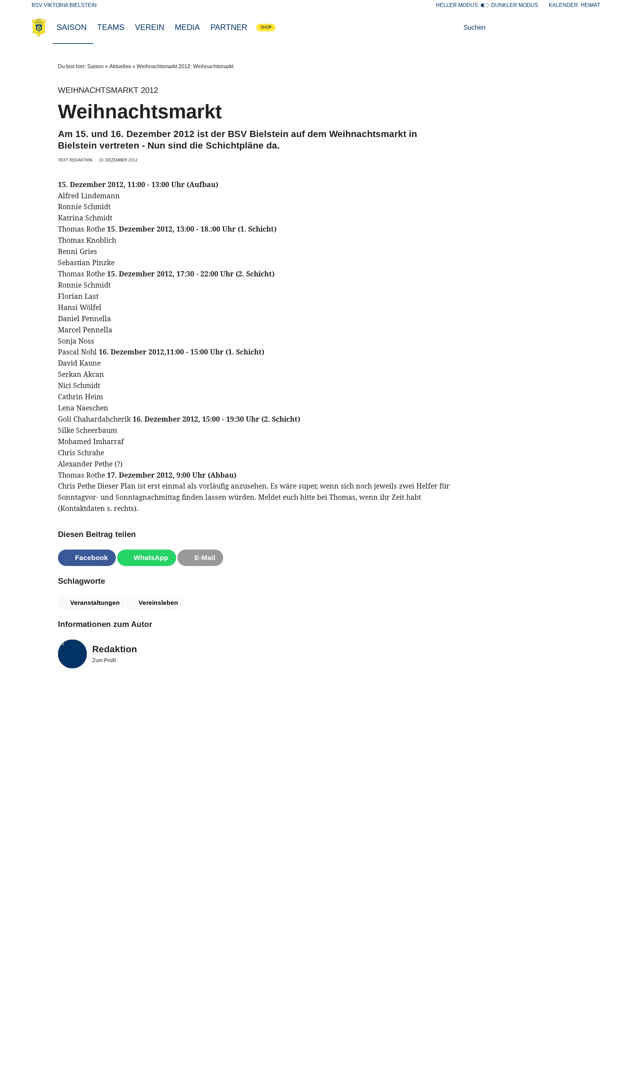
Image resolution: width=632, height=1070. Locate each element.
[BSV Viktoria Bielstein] (39, 27)
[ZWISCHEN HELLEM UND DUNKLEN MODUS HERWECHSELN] (484, 5)
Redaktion (114, 649)
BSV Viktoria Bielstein (64, 5)
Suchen (474, 27)
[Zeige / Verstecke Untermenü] (90, 27)
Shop (266, 27)
